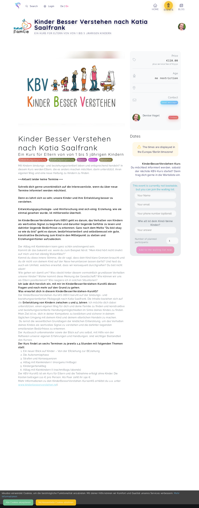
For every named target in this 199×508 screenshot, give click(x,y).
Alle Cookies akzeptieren (18, 502)
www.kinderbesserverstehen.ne (37, 384)
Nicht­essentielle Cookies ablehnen (55, 502)
